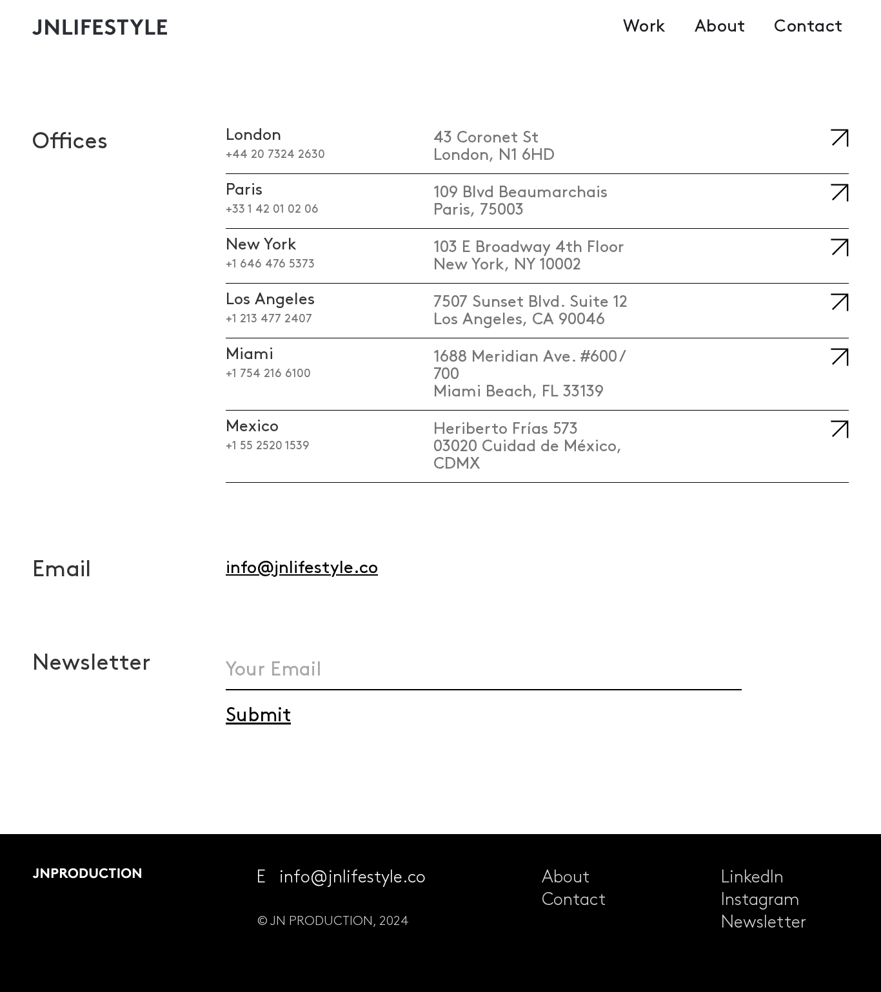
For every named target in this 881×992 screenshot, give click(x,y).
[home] (106, 27)
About (720, 27)
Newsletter (763, 923)
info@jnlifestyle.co (302, 568)
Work (644, 27)
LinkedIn (752, 878)
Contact (808, 27)
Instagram (760, 900)
